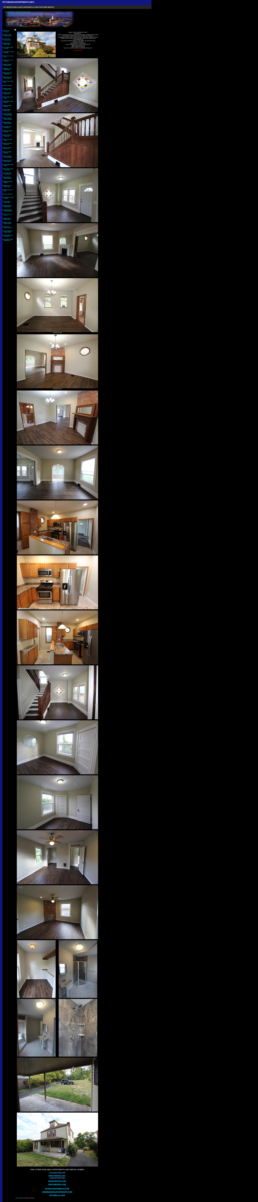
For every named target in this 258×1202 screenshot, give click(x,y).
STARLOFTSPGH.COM (57, 1178)
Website (17, 1197)
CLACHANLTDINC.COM (57, 1172)
